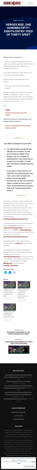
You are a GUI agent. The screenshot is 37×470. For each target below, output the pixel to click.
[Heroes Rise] (12, 3)
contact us (18, 243)
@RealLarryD (7, 263)
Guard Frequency (18, 419)
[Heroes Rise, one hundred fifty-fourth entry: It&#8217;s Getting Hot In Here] (9, 284)
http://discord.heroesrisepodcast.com (15, 236)
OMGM (7, 110)
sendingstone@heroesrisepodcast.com (15, 219)
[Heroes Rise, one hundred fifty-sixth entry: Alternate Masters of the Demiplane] (24, 284)
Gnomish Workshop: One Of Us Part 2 (15, 399)
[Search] (28, 3)
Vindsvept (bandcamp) (18, 412)
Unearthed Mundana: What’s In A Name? (18, 381)
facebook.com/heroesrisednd (12, 228)
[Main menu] (32, 3)
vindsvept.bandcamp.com (11, 256)
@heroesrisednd (25, 230)
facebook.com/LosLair (10, 265)
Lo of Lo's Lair (18, 415)
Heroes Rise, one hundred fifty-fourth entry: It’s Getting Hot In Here (9, 292)
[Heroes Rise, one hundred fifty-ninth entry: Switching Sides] (9, 307)
